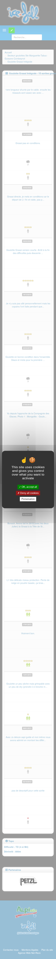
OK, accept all (29, 487)
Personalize (28, 499)
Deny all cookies (29, 493)
